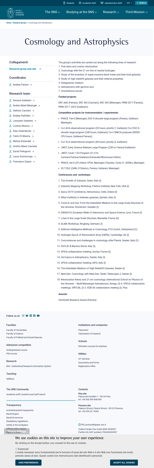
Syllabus (10, 379)
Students (70, 3)
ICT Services (84, 359)
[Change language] (131, 3)
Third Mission (135, 12)
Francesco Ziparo (22, 161)
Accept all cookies (124, 462)
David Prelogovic (22, 151)
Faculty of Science (14, 333)
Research (109, 12)
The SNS (51, 12)
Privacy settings (17, 431)
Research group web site (22, 68)
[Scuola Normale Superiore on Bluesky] (27, 315)
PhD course (11, 353)
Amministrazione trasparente (20, 410)
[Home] (15, 12)
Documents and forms (88, 362)
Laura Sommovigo (23, 156)
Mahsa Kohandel (22, 141)
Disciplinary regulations (17, 421)
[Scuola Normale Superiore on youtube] (38, 315)
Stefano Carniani (22, 110)
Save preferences (28, 462)
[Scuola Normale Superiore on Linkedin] (31, 315)
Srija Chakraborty (22, 131)
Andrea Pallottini (22, 115)
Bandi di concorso (14, 417)
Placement (83, 330)
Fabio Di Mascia (21, 136)
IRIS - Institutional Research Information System (28, 366)
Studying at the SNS (80, 12)
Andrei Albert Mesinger (25, 105)
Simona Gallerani (22, 100)
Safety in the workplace (17, 425)
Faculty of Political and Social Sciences (24, 337)
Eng (128, 3)
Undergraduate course (16, 350)
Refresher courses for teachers (92, 346)
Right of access (13, 432)
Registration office (86, 366)
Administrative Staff (113, 3)
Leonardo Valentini (23, 120)
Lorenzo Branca (21, 125)
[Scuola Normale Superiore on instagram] (23, 315)
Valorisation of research (89, 333)
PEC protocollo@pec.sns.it (93, 424)
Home (8, 23)
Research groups (19, 23)
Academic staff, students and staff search (25, 394)
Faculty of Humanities (16, 330)
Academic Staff (89, 3)
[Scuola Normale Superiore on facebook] (34, 315)
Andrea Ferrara (21, 84)
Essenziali (23, 449)
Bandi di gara (12, 414)
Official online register (16, 429)
